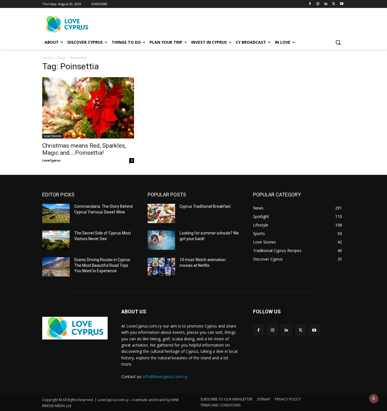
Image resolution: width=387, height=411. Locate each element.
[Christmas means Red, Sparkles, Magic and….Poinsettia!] (88, 108)
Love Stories (52, 136)
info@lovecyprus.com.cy (165, 376)
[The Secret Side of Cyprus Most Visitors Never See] (56, 240)
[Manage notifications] (373, 398)
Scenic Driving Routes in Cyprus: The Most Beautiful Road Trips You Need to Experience (102, 265)
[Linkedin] (326, 4)
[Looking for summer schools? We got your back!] (161, 240)
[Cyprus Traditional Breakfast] (161, 213)
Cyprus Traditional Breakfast (205, 206)
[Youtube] (341, 4)
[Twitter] (333, 4)
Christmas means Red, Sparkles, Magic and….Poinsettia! (84, 149)
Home (47, 57)
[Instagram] (318, 4)
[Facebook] (310, 4)
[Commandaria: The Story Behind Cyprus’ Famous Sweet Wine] (56, 213)
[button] (338, 42)
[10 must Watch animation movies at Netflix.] (161, 266)
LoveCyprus (51, 160)
